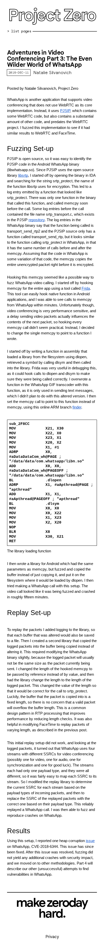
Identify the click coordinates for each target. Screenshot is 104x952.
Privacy (52, 936)
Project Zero (52, 15)
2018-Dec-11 (19, 72)
